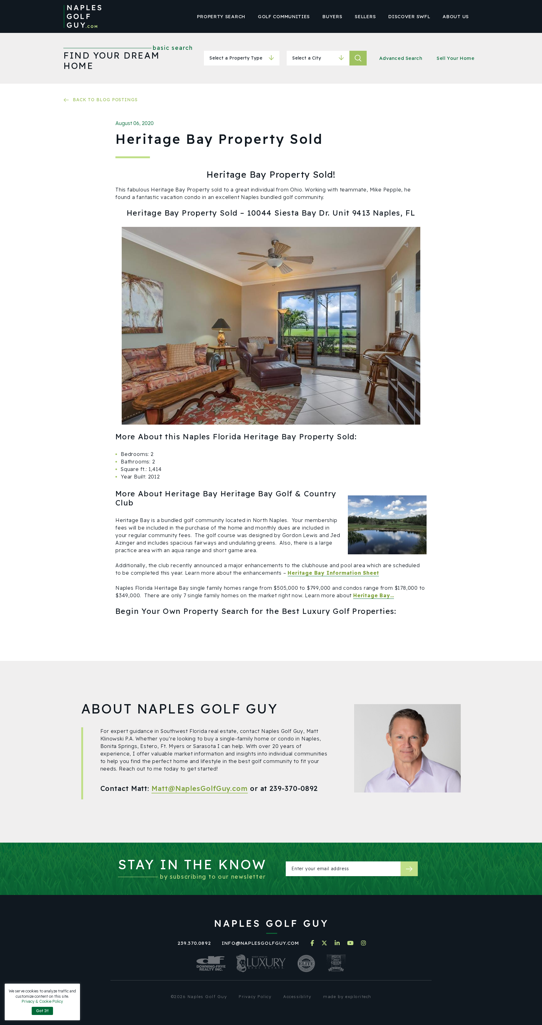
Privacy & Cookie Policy (42, 1001)
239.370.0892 (194, 943)
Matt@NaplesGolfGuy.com (199, 788)
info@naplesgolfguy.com (260, 943)
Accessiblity (297, 996)
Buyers (332, 16)
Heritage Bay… (373, 595)
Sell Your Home (455, 58)
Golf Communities (284, 16)
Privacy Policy (255, 996)
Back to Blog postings (105, 99)
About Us (456, 16)
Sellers (365, 16)
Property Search (221, 16)
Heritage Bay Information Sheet (333, 573)
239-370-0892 (293, 788)
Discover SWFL (409, 16)
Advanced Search (400, 58)
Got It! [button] (42, 1010)
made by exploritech (347, 996)
